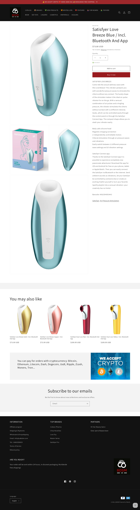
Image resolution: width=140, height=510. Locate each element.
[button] (119, 12)
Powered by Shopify (125, 502)
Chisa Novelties (55, 431)
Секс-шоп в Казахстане (99, 431)
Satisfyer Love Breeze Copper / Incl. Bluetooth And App (51, 338)
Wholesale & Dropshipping (19, 434)
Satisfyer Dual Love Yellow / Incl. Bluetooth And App (114, 338)
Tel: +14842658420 (16, 442)
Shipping (103, 49)
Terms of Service (15, 446)
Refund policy (15, 450)
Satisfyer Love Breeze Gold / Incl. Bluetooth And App (24, 338)
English (14, 501)
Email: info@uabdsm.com (19, 438)
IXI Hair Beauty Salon (98, 427)
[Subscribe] (87, 403)
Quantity (95, 53)
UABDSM (117, 502)
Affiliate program (16, 427)
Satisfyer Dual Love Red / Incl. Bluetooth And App (84, 338)
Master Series (55, 438)
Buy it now (111, 75)
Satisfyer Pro (54, 442)
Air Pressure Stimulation (109, 201)
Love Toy (53, 434)
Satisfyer (95, 201)
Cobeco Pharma (55, 427)
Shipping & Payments (17, 431)
